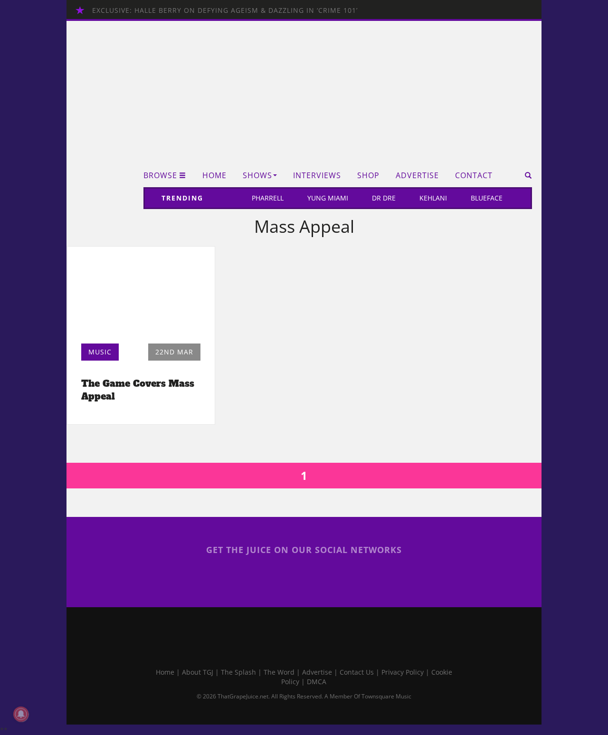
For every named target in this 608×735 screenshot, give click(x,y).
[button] (525, 175)
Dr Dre (384, 197)
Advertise (417, 176)
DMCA (316, 681)
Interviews (317, 176)
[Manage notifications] (20, 714)
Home (214, 176)
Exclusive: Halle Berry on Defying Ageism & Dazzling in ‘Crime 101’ (225, 10)
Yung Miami (327, 197)
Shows (257, 176)
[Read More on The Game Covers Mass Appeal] (141, 297)
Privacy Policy (402, 672)
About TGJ (197, 672)
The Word (279, 672)
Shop (368, 176)
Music (100, 351)
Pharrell (268, 197)
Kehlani (433, 197)
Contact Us (357, 672)
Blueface (487, 197)
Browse (160, 176)
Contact (474, 176)
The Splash (238, 672)
